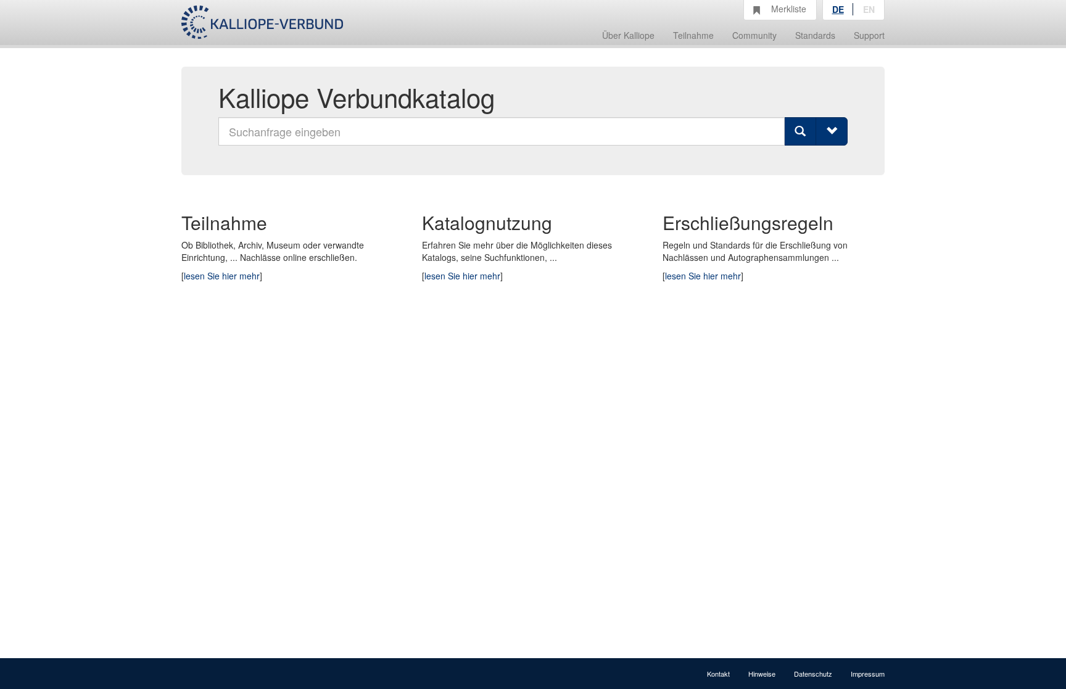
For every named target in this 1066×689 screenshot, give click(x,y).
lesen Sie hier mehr (222, 276)
